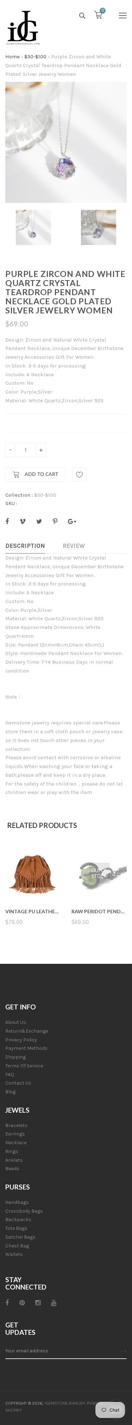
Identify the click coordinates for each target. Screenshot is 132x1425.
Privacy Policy (21, 1040)
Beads (12, 1169)
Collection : (19, 495)
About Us (15, 1022)
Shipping (15, 1057)
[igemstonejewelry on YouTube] (53, 1303)
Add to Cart (40, 474)
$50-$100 (35, 56)
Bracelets (16, 1125)
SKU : (11, 503)
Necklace (15, 1143)
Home (12, 56)
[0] (98, 16)
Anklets (14, 1160)
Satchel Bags (20, 1237)
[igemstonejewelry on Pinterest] (22, 1303)
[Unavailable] (99, 883)
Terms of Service (24, 1066)
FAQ (9, 1075)
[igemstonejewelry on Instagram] (37, 1303)
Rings (11, 1151)
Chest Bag (17, 1246)
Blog (10, 1092)
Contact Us (18, 1083)
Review (74, 545)
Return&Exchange (26, 1031)
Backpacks (18, 1219)
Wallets (14, 1254)
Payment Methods (26, 1048)
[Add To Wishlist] (80, 475)
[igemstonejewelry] (22, 28)
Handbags (17, 1202)
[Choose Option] (33, 883)
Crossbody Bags (24, 1211)
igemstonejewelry (65, 1403)
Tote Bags (16, 1228)
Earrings (15, 1134)
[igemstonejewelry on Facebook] (7, 1303)
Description (25, 545)
